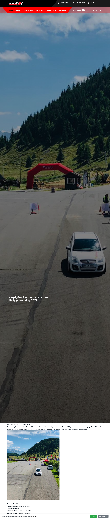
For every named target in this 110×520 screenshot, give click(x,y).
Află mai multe (33, 516)
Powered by (76, 10)
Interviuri (40, 10)
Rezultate (96, 3)
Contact (62, 10)
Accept (93, 516)
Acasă (11, 10)
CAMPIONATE (28, 10)
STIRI (18, 10)
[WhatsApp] (96, 10)
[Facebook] (90, 10)
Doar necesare (103, 516)
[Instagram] (93, 10)
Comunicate (51, 10)
